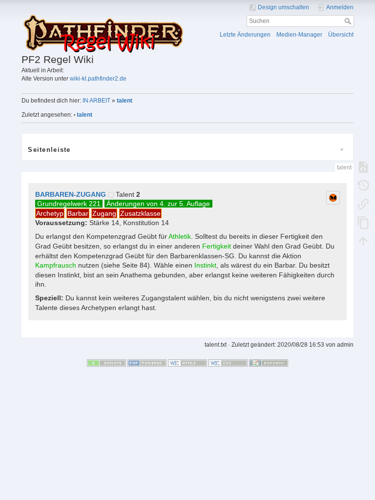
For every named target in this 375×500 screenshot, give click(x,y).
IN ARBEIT (96, 100)
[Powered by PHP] (147, 362)
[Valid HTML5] (187, 362)
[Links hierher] (363, 204)
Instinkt (205, 265)
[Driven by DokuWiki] (268, 362)
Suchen (349, 21)
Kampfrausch (55, 265)
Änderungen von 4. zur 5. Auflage (158, 204)
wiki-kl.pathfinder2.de (98, 78)
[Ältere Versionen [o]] (363, 185)
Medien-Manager (299, 34)
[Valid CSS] (228, 362)
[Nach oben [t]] (363, 241)
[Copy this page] (363, 222)
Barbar (77, 213)
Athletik (179, 236)
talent (124, 100)
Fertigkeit (216, 246)
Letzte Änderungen (245, 34)
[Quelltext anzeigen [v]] (363, 167)
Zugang (104, 213)
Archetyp (49, 213)
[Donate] (106, 362)
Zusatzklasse (140, 213)
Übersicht (341, 34)
